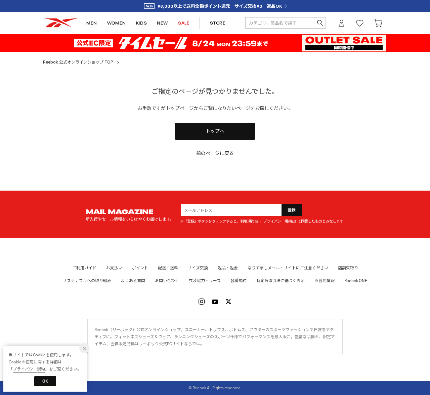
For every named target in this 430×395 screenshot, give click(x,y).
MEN (91, 23)
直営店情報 (324, 280)
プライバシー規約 (277, 221)
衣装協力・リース (205, 280)
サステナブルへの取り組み (87, 280)
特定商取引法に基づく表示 (280, 280)
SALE (183, 23)
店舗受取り (348, 267)
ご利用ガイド (84, 267)
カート (378, 23)
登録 (292, 209)
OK (45, 381)
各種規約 (238, 280)
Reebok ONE (355, 280)
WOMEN (116, 23)
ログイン (342, 23)
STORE (217, 23)
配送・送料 (168, 267)
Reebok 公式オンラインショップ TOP (78, 62)
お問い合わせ (167, 280)
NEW (162, 23)
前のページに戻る (215, 153)
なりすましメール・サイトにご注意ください (288, 267)
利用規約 (247, 221)
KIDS (141, 23)
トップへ (215, 131)
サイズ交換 (198, 267)
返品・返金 (228, 267)
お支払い (114, 267)
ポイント (140, 267)
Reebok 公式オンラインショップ (61, 23)
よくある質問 (133, 280)
